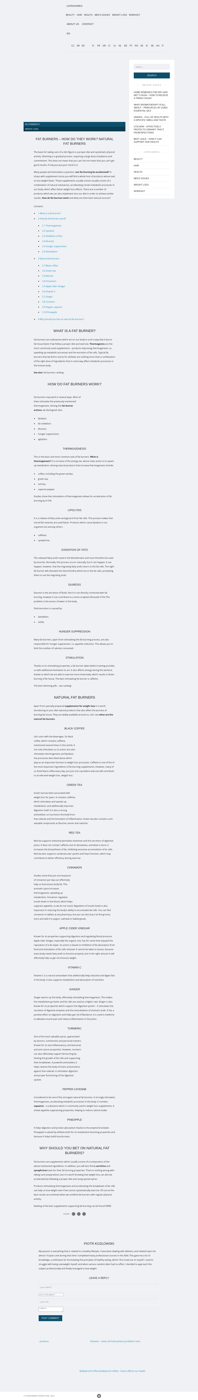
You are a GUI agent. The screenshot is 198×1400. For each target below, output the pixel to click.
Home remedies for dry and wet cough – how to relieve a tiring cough (151, 95)
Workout (134, 15)
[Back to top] (99, 1396)
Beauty (70, 15)
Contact (88, 24)
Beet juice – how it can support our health (148, 140)
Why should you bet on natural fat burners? (61, 319)
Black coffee (50, 265)
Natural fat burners (48, 258)
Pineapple (49, 312)
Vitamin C (48, 291)
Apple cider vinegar (53, 286)
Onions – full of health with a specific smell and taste (151, 118)
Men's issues (141, 178)
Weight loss (119, 15)
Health (88, 15)
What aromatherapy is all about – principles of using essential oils (151, 108)
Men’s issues (102, 15)
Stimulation (49, 251)
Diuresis (48, 241)
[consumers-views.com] (45, 50)
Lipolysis (48, 230)
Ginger (47, 296)
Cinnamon (49, 281)
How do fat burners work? (52, 218)
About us (73, 24)
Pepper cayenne (52, 307)
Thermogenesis (51, 225)
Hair (79, 15)
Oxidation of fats (52, 236)
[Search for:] (152, 67)
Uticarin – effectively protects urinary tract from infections (149, 129)
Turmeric (48, 301)
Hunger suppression (54, 246)
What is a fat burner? (49, 213)
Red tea (47, 275)
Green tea (49, 270)
